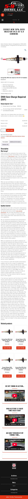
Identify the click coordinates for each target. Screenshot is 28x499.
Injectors (10, 44)
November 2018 (14, 478)
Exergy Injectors (16, 44)
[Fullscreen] (23, 400)
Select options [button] (7, 348)
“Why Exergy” (11, 156)
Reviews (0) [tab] (5, 144)
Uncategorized (14, 492)
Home (2, 44)
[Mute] (21, 400)
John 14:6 (9, 497)
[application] (15, 395)
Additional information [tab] (15, 141)
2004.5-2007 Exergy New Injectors (13, 136)
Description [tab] (5, 141)
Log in (14, 485)
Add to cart (10, 130)
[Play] (6, 400)
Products (6, 44)
